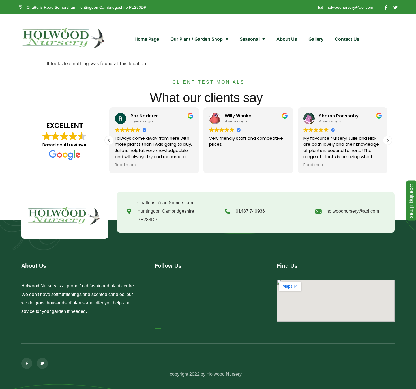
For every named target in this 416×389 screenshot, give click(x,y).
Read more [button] (125, 164)
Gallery (315, 39)
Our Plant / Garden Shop (196, 39)
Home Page (146, 39)
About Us (286, 39)
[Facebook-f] (386, 7)
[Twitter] (395, 7)
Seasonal (250, 39)
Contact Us (347, 39)
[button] (387, 140)
